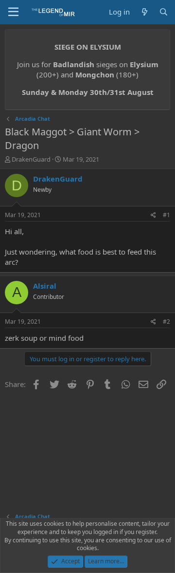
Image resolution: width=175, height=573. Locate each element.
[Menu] (13, 12)
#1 (166, 215)
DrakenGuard (31, 159)
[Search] (163, 12)
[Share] (153, 215)
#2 (166, 321)
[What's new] (144, 12)
